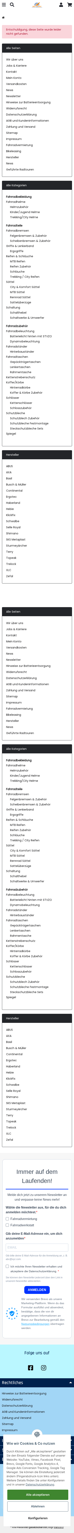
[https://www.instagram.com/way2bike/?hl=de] (43, 1367)
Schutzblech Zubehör (24, 418)
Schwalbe (12, 521)
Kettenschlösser (21, 403)
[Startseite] (3, 18)
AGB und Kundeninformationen (27, 121)
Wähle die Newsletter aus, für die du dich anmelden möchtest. (36, 1210)
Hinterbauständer (22, 352)
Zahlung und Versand (20, 127)
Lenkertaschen (20, 367)
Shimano (12, 533)
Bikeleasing (13, 151)
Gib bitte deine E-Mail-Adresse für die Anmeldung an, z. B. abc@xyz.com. (37, 1257)
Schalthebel (18, 313)
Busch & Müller (16, 484)
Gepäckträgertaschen (25, 362)
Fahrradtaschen (17, 357)
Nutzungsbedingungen (35, 1323)
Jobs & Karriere (16, 66)
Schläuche (17, 272)
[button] (61, 5)
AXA (8, 472)
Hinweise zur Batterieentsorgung (28, 102)
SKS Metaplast (15, 539)
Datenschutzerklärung (21, 114)
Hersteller (12, 157)
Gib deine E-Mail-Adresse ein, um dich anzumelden (34, 1236)
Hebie (10, 509)
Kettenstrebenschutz (20, 377)
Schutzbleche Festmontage (29, 423)
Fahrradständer (16, 347)
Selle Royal (13, 527)
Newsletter (13, 96)
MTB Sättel (17, 292)
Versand (59, 1527)
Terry (9, 552)
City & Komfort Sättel (25, 287)
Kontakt (11, 72)
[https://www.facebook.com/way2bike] (30, 1367)
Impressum (14, 139)
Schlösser (12, 398)
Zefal (9, 576)
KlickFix (10, 515)
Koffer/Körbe (15, 382)
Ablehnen (38, 1506)
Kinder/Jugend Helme (25, 212)
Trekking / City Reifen (24, 277)
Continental (14, 491)
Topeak (11, 558)
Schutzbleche (15, 413)
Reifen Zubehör (20, 266)
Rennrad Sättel (20, 297)
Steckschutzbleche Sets (26, 429)
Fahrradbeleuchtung (20, 331)
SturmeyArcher (16, 546)
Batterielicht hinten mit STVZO (31, 336)
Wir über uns (14, 60)
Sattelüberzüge (20, 302)
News (9, 90)
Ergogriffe (16, 251)
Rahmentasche (20, 372)
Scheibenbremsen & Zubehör (30, 241)
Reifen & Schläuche (19, 256)
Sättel (10, 282)
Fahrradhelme (15, 202)
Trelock (11, 564)
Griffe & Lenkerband (20, 246)
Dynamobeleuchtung (25, 341)
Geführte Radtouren (20, 169)
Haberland (13, 503)
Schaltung (13, 307)
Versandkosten (16, 84)
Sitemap (12, 133)
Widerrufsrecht (16, 108)
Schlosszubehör (21, 408)
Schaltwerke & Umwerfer (27, 318)
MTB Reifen (17, 261)
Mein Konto (14, 78)
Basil (9, 478)
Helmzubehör (19, 207)
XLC (8, 570)
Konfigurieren (38, 1518)
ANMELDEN (37, 1290)
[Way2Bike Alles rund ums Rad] (37, 5)
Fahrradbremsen (17, 231)
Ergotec (11, 497)
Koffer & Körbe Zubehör (26, 393)
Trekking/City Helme (24, 217)
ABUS (9, 466)
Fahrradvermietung (19, 145)
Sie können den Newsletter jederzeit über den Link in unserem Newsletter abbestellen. (34, 1279)
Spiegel (11, 434)
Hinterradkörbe (20, 388)
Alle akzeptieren (38, 1495)
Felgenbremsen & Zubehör (28, 236)
